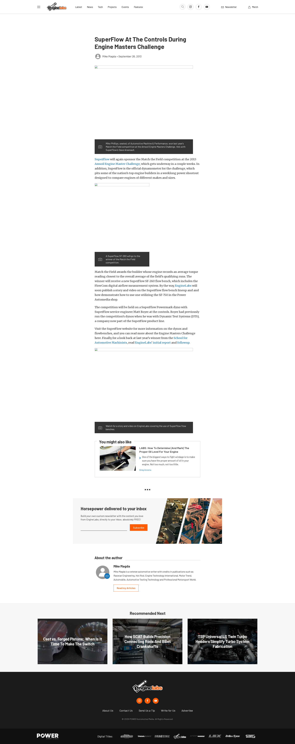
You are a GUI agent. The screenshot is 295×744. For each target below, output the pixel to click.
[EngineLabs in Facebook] (147, 701)
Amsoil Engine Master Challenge (117, 164)
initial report (162, 342)
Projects (112, 6)
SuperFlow (102, 159)
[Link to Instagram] (190, 7)
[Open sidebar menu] (39, 7)
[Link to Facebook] (199, 7)
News (90, 6)
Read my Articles (126, 588)
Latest (78, 6)
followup (183, 342)
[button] (144, 102)
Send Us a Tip (147, 710)
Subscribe (138, 527)
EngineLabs (183, 285)
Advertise (187, 710)
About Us (107, 710)
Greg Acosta (145, 470)
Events (125, 6)
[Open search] (182, 7)
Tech (100, 6)
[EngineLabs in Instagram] (139, 701)
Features (138, 6)
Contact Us (126, 710)
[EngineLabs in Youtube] (156, 701)
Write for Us (168, 710)
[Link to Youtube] (207, 7)
